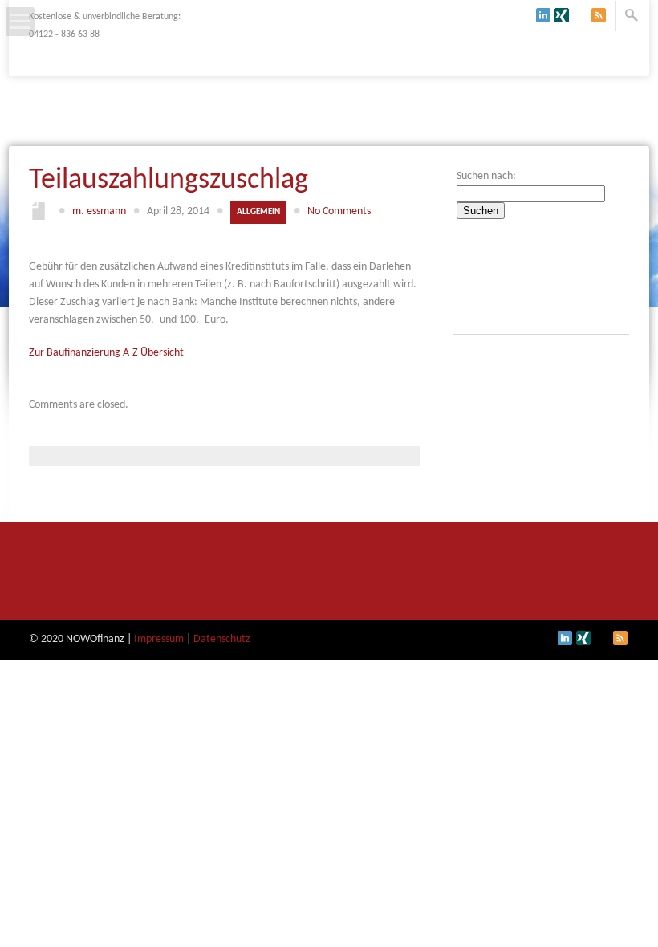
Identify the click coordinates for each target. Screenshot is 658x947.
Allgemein (258, 212)
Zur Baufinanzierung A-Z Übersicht (106, 353)
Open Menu (20, 21)
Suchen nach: (486, 176)
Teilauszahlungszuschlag (168, 180)
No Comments (339, 211)
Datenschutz (221, 639)
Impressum (159, 639)
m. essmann (99, 211)
